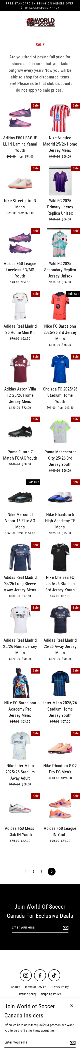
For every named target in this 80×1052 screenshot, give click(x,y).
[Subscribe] (64, 928)
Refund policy (28, 994)
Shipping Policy (51, 994)
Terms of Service (35, 987)
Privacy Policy (60, 987)
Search (15, 987)
